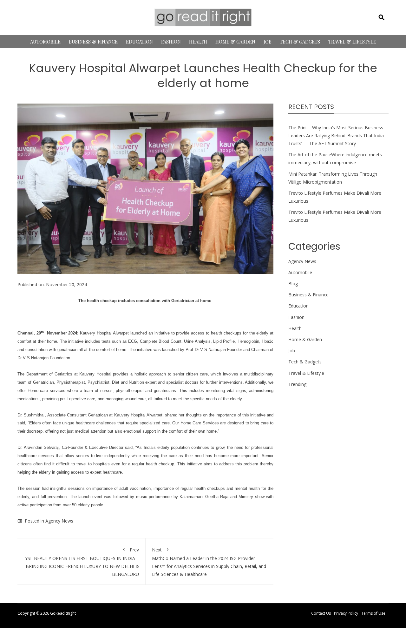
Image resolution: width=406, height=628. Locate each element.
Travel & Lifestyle (352, 41)
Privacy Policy (346, 613)
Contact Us (321, 613)
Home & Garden (235, 41)
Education (139, 41)
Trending (297, 384)
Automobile (45, 41)
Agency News (59, 521)
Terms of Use (373, 613)
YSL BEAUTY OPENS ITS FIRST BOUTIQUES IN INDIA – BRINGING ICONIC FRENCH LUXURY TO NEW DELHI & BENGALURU (81, 562)
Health (198, 41)
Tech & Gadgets (300, 41)
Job (268, 41)
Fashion (171, 41)
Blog (293, 283)
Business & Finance (93, 41)
